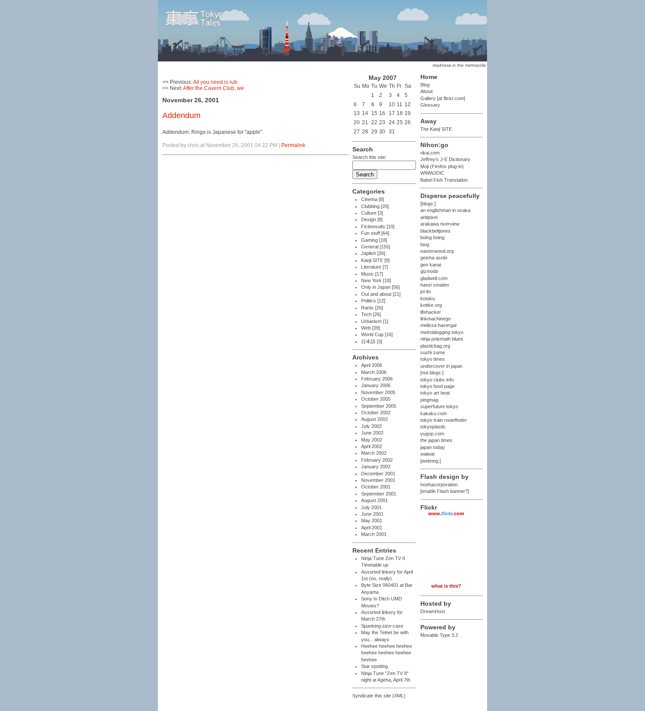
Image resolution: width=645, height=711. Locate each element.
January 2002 (376, 466)
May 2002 (371, 439)
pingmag (429, 399)
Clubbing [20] (375, 206)
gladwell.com (434, 278)
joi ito (425, 291)
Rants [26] (372, 307)
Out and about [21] (381, 294)
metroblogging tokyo (441, 332)
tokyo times (432, 359)
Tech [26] (371, 314)
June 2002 (372, 432)
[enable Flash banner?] (444, 491)
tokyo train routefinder (443, 420)
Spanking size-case (382, 625)
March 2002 (374, 453)
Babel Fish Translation (444, 180)
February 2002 (377, 460)
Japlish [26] (373, 253)
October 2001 (376, 486)
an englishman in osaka (445, 210)
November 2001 (378, 480)
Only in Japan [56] (380, 287)
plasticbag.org (435, 345)
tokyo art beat (435, 392)
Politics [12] (373, 300)
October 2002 (376, 412)
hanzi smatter (434, 284)
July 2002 (371, 426)
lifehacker (430, 312)
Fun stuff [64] (375, 233)
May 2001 (371, 520)
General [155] (375, 246)
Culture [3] (372, 212)
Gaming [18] (374, 240)
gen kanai (430, 264)
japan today (432, 447)
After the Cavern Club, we (213, 88)
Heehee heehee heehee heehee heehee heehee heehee (386, 652)
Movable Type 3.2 (439, 635)
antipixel (428, 217)
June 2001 (372, 514)
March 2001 (374, 534)
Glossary (430, 105)
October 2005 (376, 399)
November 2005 (378, 392)
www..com (446, 513)
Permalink (293, 145)
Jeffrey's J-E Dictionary (445, 159)
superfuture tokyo (439, 406)
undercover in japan (441, 366)
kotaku (427, 298)
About (426, 91)
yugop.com (432, 433)
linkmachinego (435, 318)
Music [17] (372, 273)
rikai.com (430, 152)
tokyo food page (437, 386)
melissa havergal (438, 325)
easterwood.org (437, 251)
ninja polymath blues (441, 338)
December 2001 (378, 473)
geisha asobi (433, 257)
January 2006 (376, 385)
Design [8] (372, 219)
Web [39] (370, 327)
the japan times (436, 440)
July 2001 (371, 507)
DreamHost (432, 611)
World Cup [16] (377, 334)
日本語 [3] (371, 341)
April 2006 (371, 365)
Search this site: (369, 157)
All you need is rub (215, 82)
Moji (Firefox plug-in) (442, 166)
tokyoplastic (433, 426)
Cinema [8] (372, 199)
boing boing (432, 237)
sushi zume (432, 352)
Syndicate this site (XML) (378, 695)
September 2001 (378, 493)
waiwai (427, 453)
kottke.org (431, 305)
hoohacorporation (439, 484)
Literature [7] (374, 266)
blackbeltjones (435, 230)
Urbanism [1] (374, 321)
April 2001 (371, 527)
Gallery (428, 98)
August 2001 (374, 500)
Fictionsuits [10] (377, 226)
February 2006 (377, 378)
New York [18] (376, 280)
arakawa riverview (439, 223)
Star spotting (374, 666)
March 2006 (374, 372)
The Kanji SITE (436, 129)
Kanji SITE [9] (375, 260)
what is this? (446, 586)
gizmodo (429, 271)
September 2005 (378, 406)
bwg (424, 244)
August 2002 (374, 419)
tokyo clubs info (437, 379)
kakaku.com (433, 413)
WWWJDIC (432, 173)
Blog (425, 84)
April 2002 (371, 446)
